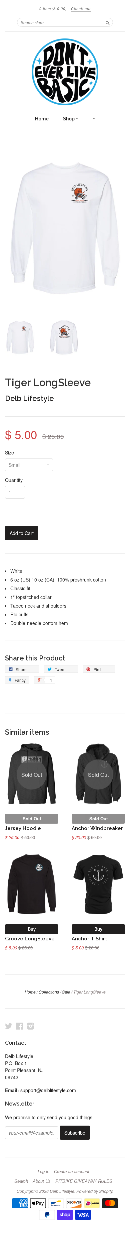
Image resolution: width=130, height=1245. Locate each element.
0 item (53, 8)
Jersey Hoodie (23, 828)
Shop (69, 118)
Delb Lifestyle (29, 398)
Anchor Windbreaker (97, 828)
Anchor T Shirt (89, 938)
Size (9, 452)
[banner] (65, 71)
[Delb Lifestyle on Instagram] (30, 1026)
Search (21, 1181)
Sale (66, 992)
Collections (49, 992)
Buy (32, 929)
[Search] (108, 22)
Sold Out (32, 818)
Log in (43, 1171)
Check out (81, 8)
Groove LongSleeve (30, 938)
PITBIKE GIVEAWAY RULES (83, 1181)
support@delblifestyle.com (48, 1090)
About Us (42, 1181)
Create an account (71, 1171)
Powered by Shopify (94, 1191)
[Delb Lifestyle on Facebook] (19, 1026)
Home (42, 118)
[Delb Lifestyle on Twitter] (8, 1026)
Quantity (14, 480)
